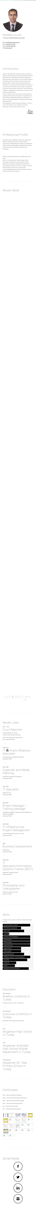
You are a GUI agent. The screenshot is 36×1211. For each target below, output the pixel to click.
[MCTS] (30, 1115)
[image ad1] (18, 231)
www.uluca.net (8, 48)
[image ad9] (18, 431)
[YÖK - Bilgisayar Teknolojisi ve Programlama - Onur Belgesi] (6, 1136)
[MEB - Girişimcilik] (24, 1120)
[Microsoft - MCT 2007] (6, 1131)
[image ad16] (18, 605)
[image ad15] (18, 580)
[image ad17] (18, 630)
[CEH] (12, 1115)
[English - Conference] (18, 1115)
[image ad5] (18, 331)
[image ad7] (18, 381)
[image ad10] (18, 456)
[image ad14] (18, 555)
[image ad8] (18, 406)
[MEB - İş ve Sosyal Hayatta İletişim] (6, 1125)
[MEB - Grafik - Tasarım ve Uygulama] (30, 1120)
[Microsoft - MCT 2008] (12, 1131)
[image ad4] (18, 306)
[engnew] (24, 1115)
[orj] (30, 1131)
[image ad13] (18, 530)
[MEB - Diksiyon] (18, 1120)
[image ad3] (18, 281)
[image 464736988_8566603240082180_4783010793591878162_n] (18, 206)
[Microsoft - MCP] (24, 1125)
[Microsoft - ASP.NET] (18, 1125)
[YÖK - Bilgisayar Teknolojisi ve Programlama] (12, 1136)
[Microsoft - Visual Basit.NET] (24, 1131)
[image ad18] (18, 655)
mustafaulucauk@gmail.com (13, 42)
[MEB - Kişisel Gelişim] (12, 1125)
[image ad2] (18, 256)
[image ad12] (18, 506)
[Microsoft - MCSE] (30, 1125)
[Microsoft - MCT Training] (18, 1131)
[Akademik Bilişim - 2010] (6, 1115)
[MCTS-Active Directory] (6, 1120)
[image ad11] (18, 481)
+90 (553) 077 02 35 (10, 44)
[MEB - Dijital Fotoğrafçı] (12, 1120)
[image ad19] (18, 680)
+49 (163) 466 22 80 (10, 46)
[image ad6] (18, 356)
